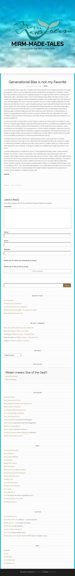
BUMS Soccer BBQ (10, 526)
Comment (8, 206)
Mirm (45, 86)
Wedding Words (9, 502)
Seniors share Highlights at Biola (15, 429)
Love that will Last (10, 482)
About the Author (11, 376)
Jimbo (6, 420)
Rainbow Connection (11, 426)
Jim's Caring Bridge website (13, 413)
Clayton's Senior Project (12, 529)
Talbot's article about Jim (12, 436)
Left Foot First (8, 423)
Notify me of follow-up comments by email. (20, 260)
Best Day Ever (8, 466)
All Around (7, 460)
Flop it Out (7, 532)
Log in (6, 553)
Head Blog (52, 572)
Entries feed (8, 557)
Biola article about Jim (11, 400)
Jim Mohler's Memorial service (14, 410)
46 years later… (9, 300)
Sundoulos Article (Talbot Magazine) (16, 432)
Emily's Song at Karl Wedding (14, 473)
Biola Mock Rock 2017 (11, 520)
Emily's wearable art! (11, 476)
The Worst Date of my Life (13, 499)
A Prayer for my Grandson (13, 303)
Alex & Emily (8, 453)
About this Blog (10, 379)
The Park (7, 495)
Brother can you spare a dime (14, 470)
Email (6, 241)
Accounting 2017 (9, 516)
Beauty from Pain (10, 463)
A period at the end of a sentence (15, 307)
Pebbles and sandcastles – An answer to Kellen (20, 310)
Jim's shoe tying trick (11, 416)
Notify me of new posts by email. (16, 267)
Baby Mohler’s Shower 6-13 (13, 313)
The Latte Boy (9, 492)
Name (6, 232)
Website (7, 249)
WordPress (38, 572)
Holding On (8, 479)
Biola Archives (9, 397)
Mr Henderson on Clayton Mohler (15, 536)
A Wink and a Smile (10, 450)
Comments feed (9, 560)
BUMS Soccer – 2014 (11, 523)
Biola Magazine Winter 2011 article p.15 (17, 403)
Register (7, 550)
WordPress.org (9, 563)
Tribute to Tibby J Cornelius (19, 331)
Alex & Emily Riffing (10, 457)
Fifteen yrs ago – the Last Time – (24, 334)
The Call (7, 489)
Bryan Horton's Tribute (11, 407)
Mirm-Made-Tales (37, 43)
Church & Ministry (16, 185)
